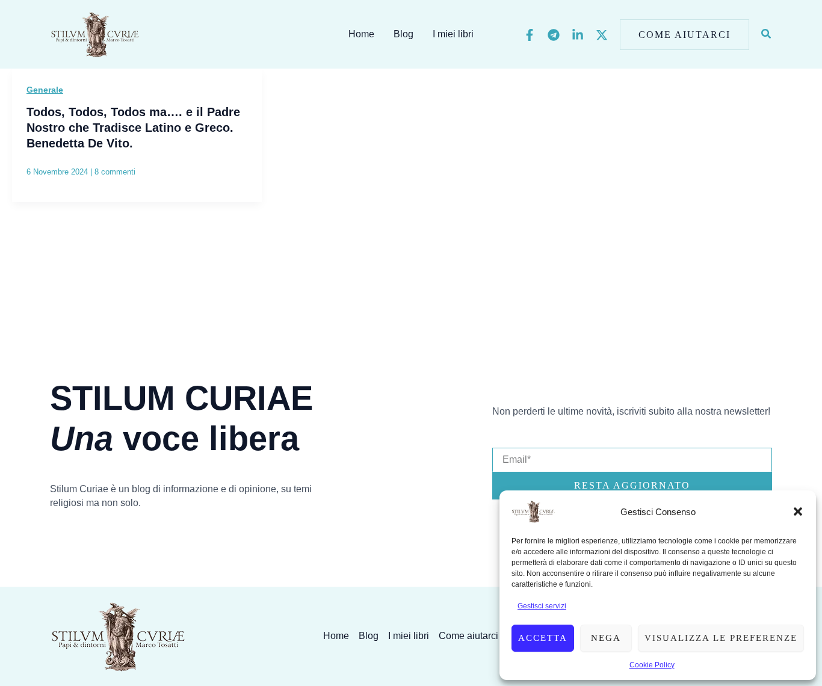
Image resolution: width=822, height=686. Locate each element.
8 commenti (114, 171)
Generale (44, 89)
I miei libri (453, 34)
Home (361, 34)
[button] (798, 511)
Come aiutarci (468, 636)
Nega (606, 638)
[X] (602, 35)
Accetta (542, 638)
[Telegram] (554, 35)
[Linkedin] (578, 35)
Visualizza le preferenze (720, 638)
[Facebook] (530, 35)
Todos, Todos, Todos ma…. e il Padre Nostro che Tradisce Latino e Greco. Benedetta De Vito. (133, 127)
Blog (403, 34)
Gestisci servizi (542, 606)
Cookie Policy (652, 665)
